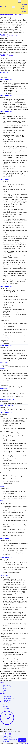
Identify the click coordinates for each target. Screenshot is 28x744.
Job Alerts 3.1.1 (4, 486)
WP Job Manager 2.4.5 (6, 79)
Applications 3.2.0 (4, 388)
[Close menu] (19, 1)
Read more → (4, 34)
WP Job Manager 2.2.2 (6, 538)
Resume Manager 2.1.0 (6, 557)
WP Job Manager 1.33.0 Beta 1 (7, 55)
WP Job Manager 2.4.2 (6, 179)
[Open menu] (13, 7)
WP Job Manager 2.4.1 (6, 286)
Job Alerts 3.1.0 (4, 501)
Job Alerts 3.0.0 (4, 575)
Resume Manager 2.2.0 (6, 345)
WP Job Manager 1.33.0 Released (8, 36)
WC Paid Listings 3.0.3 (6, 338)
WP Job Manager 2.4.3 (6, 111)
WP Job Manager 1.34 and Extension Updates (11, 14)
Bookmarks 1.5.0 (4, 383)
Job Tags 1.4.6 (4, 362)
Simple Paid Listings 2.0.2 (7, 405)
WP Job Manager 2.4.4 (6, 95)
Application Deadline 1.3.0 (7, 399)
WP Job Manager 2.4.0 (6, 318)
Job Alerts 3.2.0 (4, 368)
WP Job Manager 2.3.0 (6, 412)
